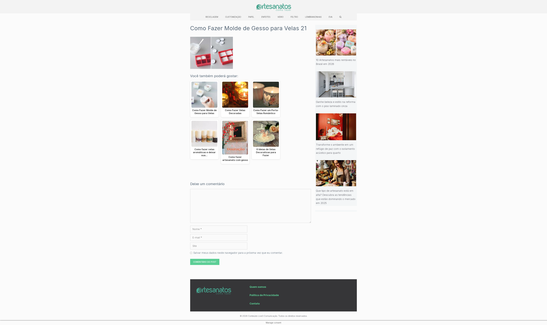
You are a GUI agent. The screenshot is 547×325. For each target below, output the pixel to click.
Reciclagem (212, 17)
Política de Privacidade (264, 295)
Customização (233, 17)
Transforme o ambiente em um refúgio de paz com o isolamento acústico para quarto (335, 148)
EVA (330, 17)
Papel (251, 17)
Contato (255, 303)
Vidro (280, 17)
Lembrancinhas (313, 17)
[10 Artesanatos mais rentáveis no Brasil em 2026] (336, 53)
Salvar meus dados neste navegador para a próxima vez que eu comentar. (238, 252)
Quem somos (258, 286)
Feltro (294, 17)
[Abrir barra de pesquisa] (340, 17)
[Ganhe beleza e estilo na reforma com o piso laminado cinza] (336, 95)
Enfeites (265, 17)
